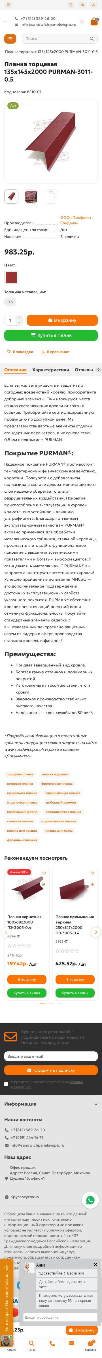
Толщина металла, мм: (25, 291)
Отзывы (87, 369)
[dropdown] (8, 5)
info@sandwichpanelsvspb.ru (48, 24)
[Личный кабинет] (93, 5)
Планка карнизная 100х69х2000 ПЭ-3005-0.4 (24, 922)
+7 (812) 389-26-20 (38, 18)
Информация (20, 1104)
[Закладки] (70, 5)
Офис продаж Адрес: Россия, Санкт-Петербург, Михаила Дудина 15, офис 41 (50, 1173)
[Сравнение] (82, 5)
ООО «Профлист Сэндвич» (75, 220)
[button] (6, 932)
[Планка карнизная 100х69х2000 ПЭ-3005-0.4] (26, 889)
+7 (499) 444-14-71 (26, 1137)
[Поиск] (91, 38)
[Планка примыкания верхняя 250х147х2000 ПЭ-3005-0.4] (75, 889)
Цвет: (9, 265)
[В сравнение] (44, 884)
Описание (15, 369)
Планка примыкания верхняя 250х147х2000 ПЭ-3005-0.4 (75, 924)
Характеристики (50, 369)
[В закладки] (44, 873)
